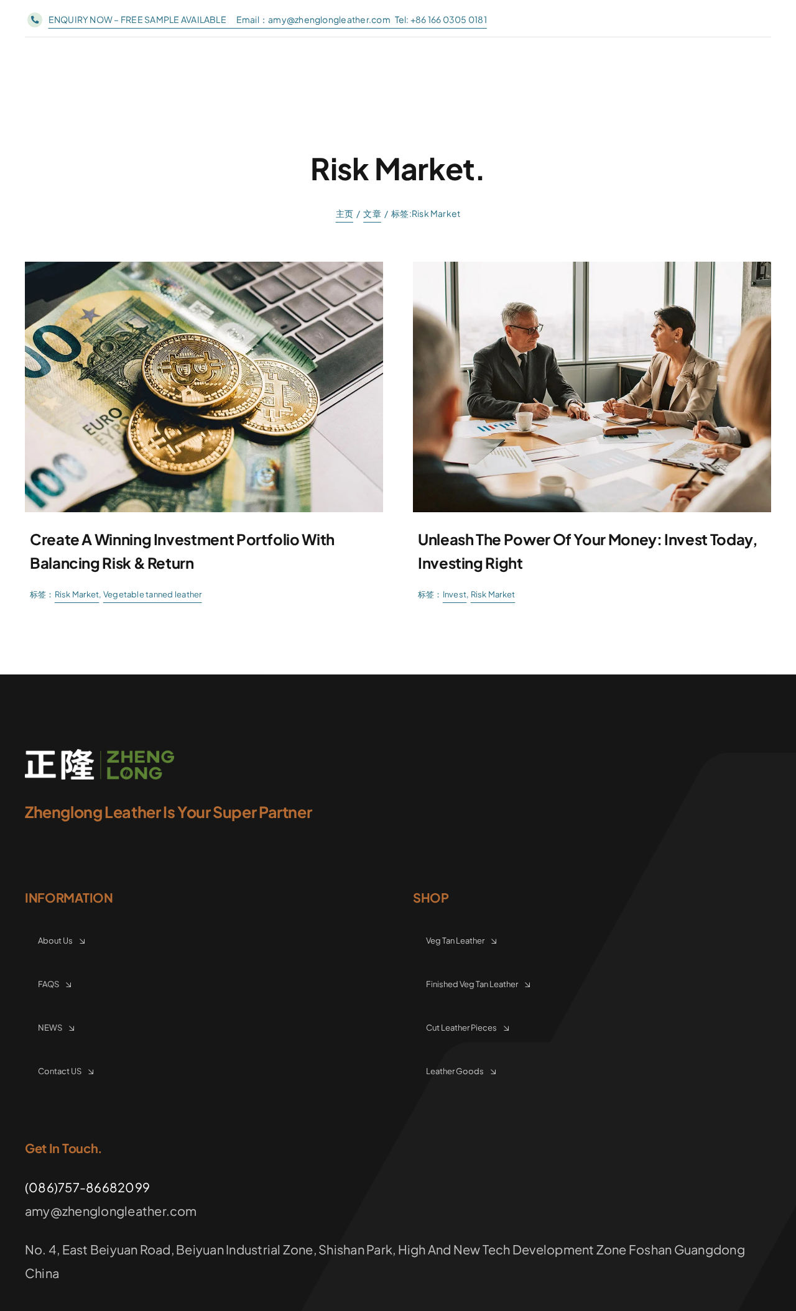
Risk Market (77, 594)
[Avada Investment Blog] (204, 266)
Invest (454, 594)
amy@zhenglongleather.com (330, 19)
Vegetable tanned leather (152, 594)
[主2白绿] (99, 753)
